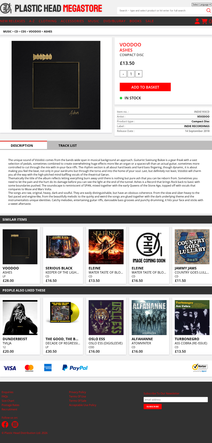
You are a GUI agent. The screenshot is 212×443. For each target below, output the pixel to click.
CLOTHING (48, 21)
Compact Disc (201, 121)
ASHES (48, 31)
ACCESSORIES (72, 21)
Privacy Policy (77, 392)
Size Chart (8, 401)
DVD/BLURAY (114, 21)
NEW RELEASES (12, 21)
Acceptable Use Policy (82, 405)
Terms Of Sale (77, 401)
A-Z (32, 21)
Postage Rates (10, 405)
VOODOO (35, 31)
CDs (23, 31)
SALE (150, 21)
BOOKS (136, 21)
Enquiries (7, 392)
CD (16, 31)
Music (7, 31)
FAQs (5, 396)
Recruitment (9, 409)
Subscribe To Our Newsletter (162, 393)
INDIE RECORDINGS (197, 126)
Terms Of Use (77, 396)
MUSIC (93, 21)
